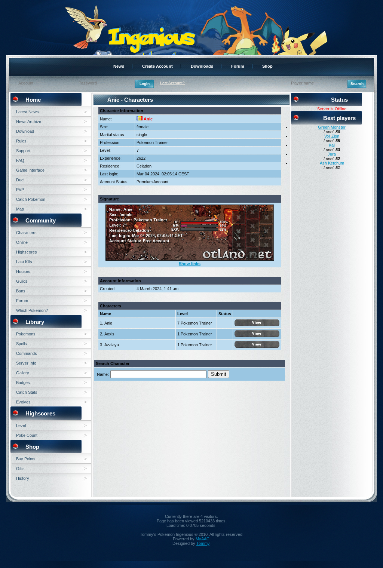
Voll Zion (331, 136)
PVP (20, 189)
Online (22, 242)
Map (20, 209)
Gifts (20, 468)
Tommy (202, 543)
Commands (26, 353)
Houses (23, 271)
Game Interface (30, 170)
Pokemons (26, 334)
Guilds (22, 281)
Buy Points (26, 459)
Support (23, 150)
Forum (237, 66)
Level (21, 425)
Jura (332, 154)
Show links (189, 263)
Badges (23, 382)
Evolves (23, 402)
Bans (20, 291)
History (22, 478)
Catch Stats (26, 392)
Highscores (26, 252)
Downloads (202, 66)
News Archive (28, 121)
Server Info (26, 363)
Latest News (27, 112)
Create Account (157, 66)
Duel (20, 180)
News (118, 66)
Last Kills (24, 262)
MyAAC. (203, 539)
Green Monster (332, 127)
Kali (332, 145)
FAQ (20, 160)
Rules (21, 141)
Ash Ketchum (332, 163)
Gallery (22, 373)
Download (25, 131)
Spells (21, 343)
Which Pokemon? (32, 310)
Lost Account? (172, 83)
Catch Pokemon (30, 199)
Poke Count (26, 435)
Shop (267, 66)
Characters (26, 232)
